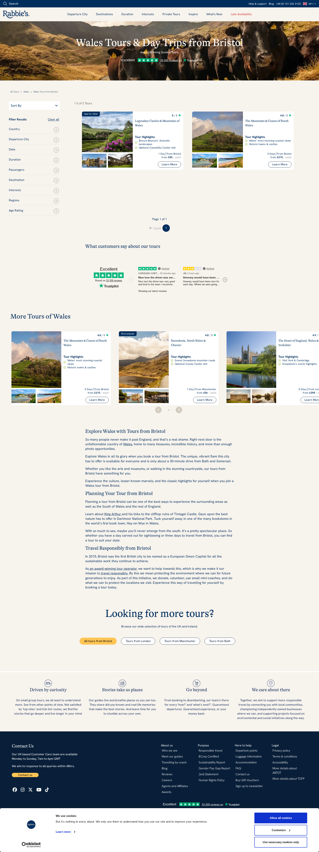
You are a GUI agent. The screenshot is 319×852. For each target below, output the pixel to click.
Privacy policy (281, 750)
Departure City (77, 14)
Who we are (169, 750)
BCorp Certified (209, 756)
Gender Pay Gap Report (214, 768)
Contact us (25, 775)
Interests (148, 14)
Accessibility (280, 762)
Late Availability (241, 14)
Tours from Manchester (179, 641)
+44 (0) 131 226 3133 (288, 3)
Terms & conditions (284, 756)
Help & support (258, 3)
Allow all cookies (281, 817)
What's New (214, 14)
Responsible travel (210, 750)
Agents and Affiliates (175, 786)
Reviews (167, 774)
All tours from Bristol (98, 641)
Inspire (193, 14)
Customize (279, 830)
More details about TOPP (288, 779)
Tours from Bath (220, 641)
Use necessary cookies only (281, 842)
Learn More (169, 164)
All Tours (14, 91)
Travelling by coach (174, 762)
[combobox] (24, 3)
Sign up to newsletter (249, 786)
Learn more (63, 831)
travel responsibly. (114, 573)
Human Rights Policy (211, 780)
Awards (166, 792)
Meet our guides (172, 756)
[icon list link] (15, 790)
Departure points (246, 750)
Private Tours (171, 14)
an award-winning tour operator (113, 568)
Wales (26, 91)
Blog (271, 3)
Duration (127, 14)
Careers (167, 780)
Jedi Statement (208, 774)
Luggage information (249, 756)
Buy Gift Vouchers (247, 780)
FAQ (238, 768)
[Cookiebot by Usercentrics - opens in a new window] (31, 845)
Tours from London (138, 641)
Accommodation (246, 762)
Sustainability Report (212, 762)
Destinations (104, 14)
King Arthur (113, 514)
